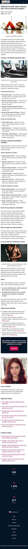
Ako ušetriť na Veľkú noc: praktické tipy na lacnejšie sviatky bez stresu (13, 421)
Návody (14, 522)
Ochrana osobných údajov (14, 525)
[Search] (23, 1)
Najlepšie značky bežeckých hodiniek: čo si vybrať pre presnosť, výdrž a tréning (13, 450)
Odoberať (14, 348)
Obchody (14, 519)
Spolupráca (14, 529)
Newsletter (14, 535)
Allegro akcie (12, 326)
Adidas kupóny (5, 321)
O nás (14, 532)
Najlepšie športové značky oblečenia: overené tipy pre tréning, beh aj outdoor (14, 437)
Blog (14, 516)
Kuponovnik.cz (14, 512)
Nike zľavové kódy (19, 330)
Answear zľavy (13, 334)
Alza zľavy (10, 315)
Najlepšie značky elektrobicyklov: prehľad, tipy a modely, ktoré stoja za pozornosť (14, 446)
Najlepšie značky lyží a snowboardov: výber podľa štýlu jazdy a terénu (13, 459)
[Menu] (25, 1)
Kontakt (14, 538)
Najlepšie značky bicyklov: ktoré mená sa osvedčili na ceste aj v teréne (12, 441)
